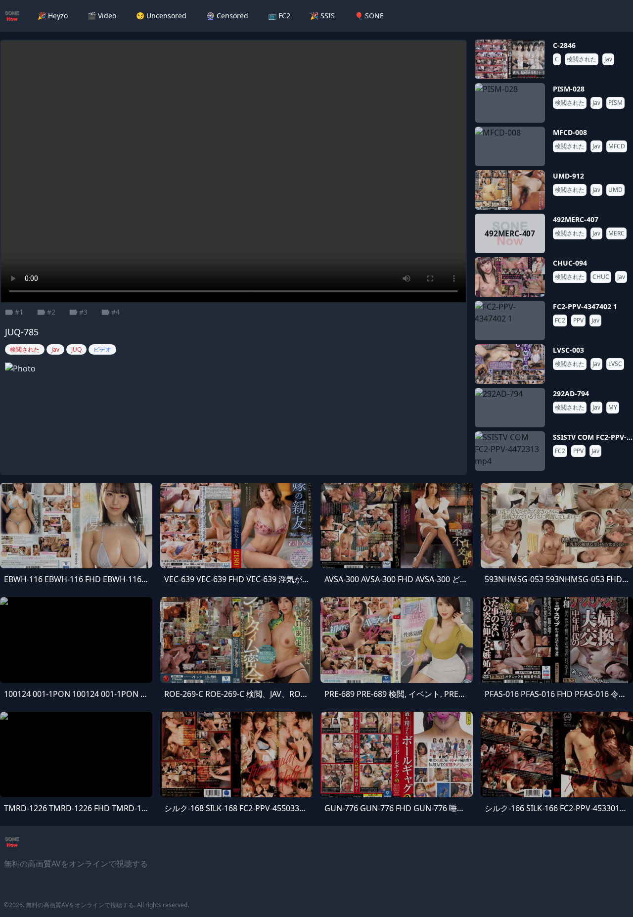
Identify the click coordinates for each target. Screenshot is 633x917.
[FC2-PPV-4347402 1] (510, 320)
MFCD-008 (570, 132)
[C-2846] (510, 59)
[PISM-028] (510, 103)
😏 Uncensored (161, 15)
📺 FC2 (279, 15)
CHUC (600, 277)
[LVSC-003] (510, 364)
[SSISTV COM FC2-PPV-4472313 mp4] (510, 451)
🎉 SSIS (322, 15)
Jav (608, 59)
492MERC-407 (575, 219)
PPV (578, 320)
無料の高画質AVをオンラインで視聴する (80, 905)
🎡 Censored (227, 15)
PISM (615, 103)
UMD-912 (568, 176)
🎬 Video (102, 15)
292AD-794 (571, 393)
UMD (615, 190)
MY (612, 408)
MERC (616, 233)
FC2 (560, 320)
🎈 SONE (369, 15)
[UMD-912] (510, 190)
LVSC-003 (568, 350)
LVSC (615, 364)
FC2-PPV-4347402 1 (585, 306)
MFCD (616, 146)
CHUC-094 (570, 263)
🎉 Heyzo (53, 15)
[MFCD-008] (510, 146)
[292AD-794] (510, 407)
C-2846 (564, 45)
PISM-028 (569, 88)
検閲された (581, 59)
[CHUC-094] (510, 277)
